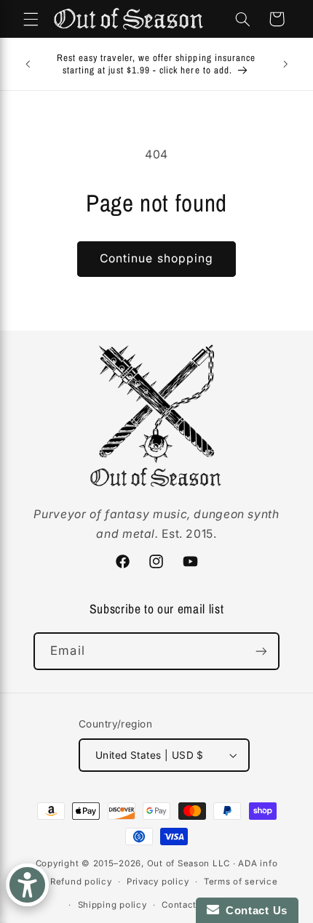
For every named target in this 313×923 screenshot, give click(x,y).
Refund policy (81, 881)
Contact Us (253, 910)
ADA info (257, 863)
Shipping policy (112, 905)
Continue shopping (156, 258)
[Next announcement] (285, 64)
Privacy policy (158, 881)
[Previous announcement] (28, 64)
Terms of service (241, 881)
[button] (30, 19)
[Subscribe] (260, 650)
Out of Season (178, 863)
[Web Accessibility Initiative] (27, 885)
